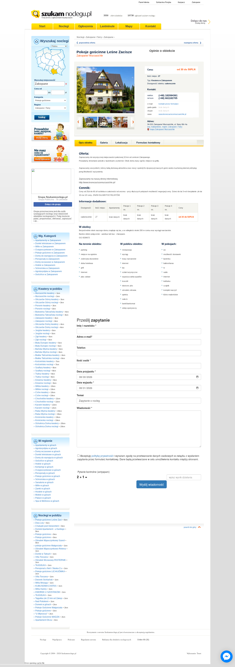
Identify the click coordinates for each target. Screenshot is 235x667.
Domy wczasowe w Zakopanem (50, 262)
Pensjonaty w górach (45, 473)
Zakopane (196, 2)
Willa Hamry (41, 589)
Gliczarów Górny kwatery (46, 299)
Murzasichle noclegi (44, 296)
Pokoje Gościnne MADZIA (47, 617)
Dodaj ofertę (200, 23)
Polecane (71, 640)
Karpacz (181, 2)
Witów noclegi (41, 389)
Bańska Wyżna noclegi (46, 352)
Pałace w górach (43, 498)
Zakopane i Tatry (94, 37)
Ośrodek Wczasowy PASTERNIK (50, 560)
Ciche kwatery (42, 392)
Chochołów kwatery (44, 398)
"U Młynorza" (41, 614)
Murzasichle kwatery (44, 293)
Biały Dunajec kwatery (45, 343)
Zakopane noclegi (43, 321)
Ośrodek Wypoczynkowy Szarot (50, 540)
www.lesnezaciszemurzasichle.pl (172, 114)
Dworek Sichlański (44, 580)
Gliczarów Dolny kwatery (46, 324)
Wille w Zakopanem (44, 246)
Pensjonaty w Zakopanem (47, 259)
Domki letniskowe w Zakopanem (50, 243)
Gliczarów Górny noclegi (46, 302)
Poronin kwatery (42, 305)
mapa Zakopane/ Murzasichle (162, 129)
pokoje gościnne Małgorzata (48, 545)
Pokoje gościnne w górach (47, 476)
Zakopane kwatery (43, 318)
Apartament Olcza (43, 620)
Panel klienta (144, 2)
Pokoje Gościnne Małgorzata (48, 607)
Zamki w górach (42, 488)
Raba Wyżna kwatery (45, 411)
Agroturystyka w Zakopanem (48, 271)
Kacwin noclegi (42, 408)
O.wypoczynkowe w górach (48, 470)
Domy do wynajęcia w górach (49, 457)
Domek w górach (43, 604)
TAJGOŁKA (40, 565)
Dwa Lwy (39, 523)
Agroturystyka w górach (46, 448)
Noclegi (80, 37)
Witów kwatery (42, 386)
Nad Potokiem (42, 601)
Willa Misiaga (41, 583)
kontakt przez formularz (169, 104)
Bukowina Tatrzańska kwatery (49, 312)
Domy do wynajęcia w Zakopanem (51, 256)
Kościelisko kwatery (44, 361)
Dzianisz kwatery (43, 380)
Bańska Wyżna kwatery (46, 349)
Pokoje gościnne (43, 534)
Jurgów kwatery (42, 330)
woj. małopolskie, (154, 127)
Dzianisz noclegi (43, 383)
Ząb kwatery (41, 336)
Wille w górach (42, 485)
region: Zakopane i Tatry (172, 127)
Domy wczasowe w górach (47, 451)
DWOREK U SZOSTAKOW (47, 592)
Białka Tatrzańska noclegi (47, 358)
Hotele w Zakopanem (45, 265)
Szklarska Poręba (163, 2)
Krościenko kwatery (44, 417)
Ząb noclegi (40, 339)
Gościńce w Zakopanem (46, 274)
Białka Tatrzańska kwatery (47, 355)
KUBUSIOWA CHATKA (45, 586)
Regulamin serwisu (88, 640)
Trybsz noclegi (42, 377)
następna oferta (191, 43)
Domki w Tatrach (43, 554)
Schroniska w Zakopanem (47, 268)
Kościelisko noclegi (44, 364)
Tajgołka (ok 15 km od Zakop (48, 598)
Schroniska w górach (45, 479)
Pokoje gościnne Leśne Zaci (48, 520)
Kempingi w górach (44, 467)
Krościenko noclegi (44, 420)
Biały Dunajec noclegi (45, 346)
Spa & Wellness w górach (47, 501)
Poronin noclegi (42, 309)
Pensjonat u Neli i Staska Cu (48, 568)
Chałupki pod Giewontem (47, 526)
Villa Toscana (41, 557)
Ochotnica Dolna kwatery (47, 423)
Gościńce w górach (44, 461)
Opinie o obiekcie (162, 51)
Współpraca (57, 640)
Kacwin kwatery (42, 405)
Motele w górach (43, 495)
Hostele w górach (43, 492)
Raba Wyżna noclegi (45, 414)
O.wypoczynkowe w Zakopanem (50, 249)
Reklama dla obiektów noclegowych (116, 640)
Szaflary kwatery (43, 367)
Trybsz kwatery (42, 374)
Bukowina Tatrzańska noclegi (49, 315)
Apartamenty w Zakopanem (48, 240)
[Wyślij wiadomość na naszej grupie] (226, 656)
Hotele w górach (43, 464)
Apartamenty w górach (45, 445)
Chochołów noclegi (44, 401)
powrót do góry (190, 527)
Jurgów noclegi (42, 333)
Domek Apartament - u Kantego (50, 529)
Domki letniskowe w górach (48, 454)
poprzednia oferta (87, 43)
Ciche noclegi (41, 395)
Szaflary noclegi (42, 370)
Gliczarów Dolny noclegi (46, 327)
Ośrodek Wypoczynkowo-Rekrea (50, 549)
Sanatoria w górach (44, 482)
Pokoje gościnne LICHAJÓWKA (50, 571)
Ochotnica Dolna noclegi (46, 426)
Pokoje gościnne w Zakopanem (50, 253)
